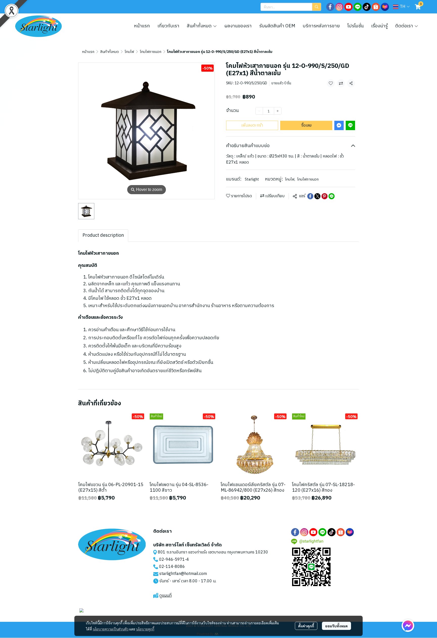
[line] (358, 7)
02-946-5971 (172, 559)
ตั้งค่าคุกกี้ (306, 626)
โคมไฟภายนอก (150, 52)
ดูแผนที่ (165, 595)
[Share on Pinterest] (324, 196)
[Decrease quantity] (259, 110)
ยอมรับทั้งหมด (336, 626)
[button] (290, 7)
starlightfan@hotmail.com (183, 573)
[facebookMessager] (408, 626)
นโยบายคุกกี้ (145, 629)
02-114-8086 (172, 566)
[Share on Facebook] (310, 196)
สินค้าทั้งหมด (109, 52)
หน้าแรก (88, 52)
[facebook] (330, 7)
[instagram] (339, 7)
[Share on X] (317, 196)
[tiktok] (367, 7)
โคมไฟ (129, 52)
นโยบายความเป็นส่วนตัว (110, 629)
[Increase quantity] (277, 110)
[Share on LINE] (332, 196)
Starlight (252, 179)
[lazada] (385, 7)
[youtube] (348, 7)
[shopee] (376, 7)
